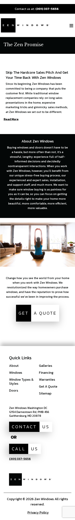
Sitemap (45, 393)
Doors (13, 390)
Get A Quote (48, 386)
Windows (15, 372)
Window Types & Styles (21, 381)
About (14, 365)
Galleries (45, 365)
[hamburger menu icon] (71, 25)
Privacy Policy (38, 512)
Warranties (47, 379)
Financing (46, 372)
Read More (11, 119)
